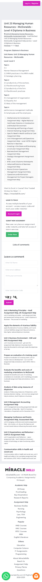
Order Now (12, 234)
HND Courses (21, 525)
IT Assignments (21, 551)
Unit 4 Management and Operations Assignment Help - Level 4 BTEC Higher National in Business (21, 141)
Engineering (21, 517)
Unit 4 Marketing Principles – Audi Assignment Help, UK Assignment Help (20, 311)
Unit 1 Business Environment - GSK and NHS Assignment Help (20, 339)
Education (21, 545)
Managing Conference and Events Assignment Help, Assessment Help (18, 418)
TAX (23, 514)
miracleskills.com (13, 475)
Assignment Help (21, 564)
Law (18, 514)
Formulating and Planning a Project (20, 128)
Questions (21, 570)
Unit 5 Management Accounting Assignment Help (17, 403)
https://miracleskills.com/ (14, 194)
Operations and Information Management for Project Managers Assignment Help (20, 177)
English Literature (21, 537)
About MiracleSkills (21, 558)
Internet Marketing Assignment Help (21, 131)
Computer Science (21, 548)
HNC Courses (21, 528)
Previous (7, 45)
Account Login (14, 214)
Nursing (21, 509)
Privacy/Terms (21, 567)
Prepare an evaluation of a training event (20, 355)
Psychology (21, 512)
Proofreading (21, 492)
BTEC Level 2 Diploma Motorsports (20, 162)
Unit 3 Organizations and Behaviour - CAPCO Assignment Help (19, 433)
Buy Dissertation (21, 495)
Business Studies (21, 506)
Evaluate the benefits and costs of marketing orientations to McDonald (19, 371)
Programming (21, 554)
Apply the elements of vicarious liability (20, 325)
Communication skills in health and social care (18, 450)
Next (17, 45)
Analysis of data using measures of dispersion (18, 388)
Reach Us (21, 561)
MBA (21, 534)
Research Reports (21, 498)
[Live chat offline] (36, 576)
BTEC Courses (21, 531)
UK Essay (21, 489)
